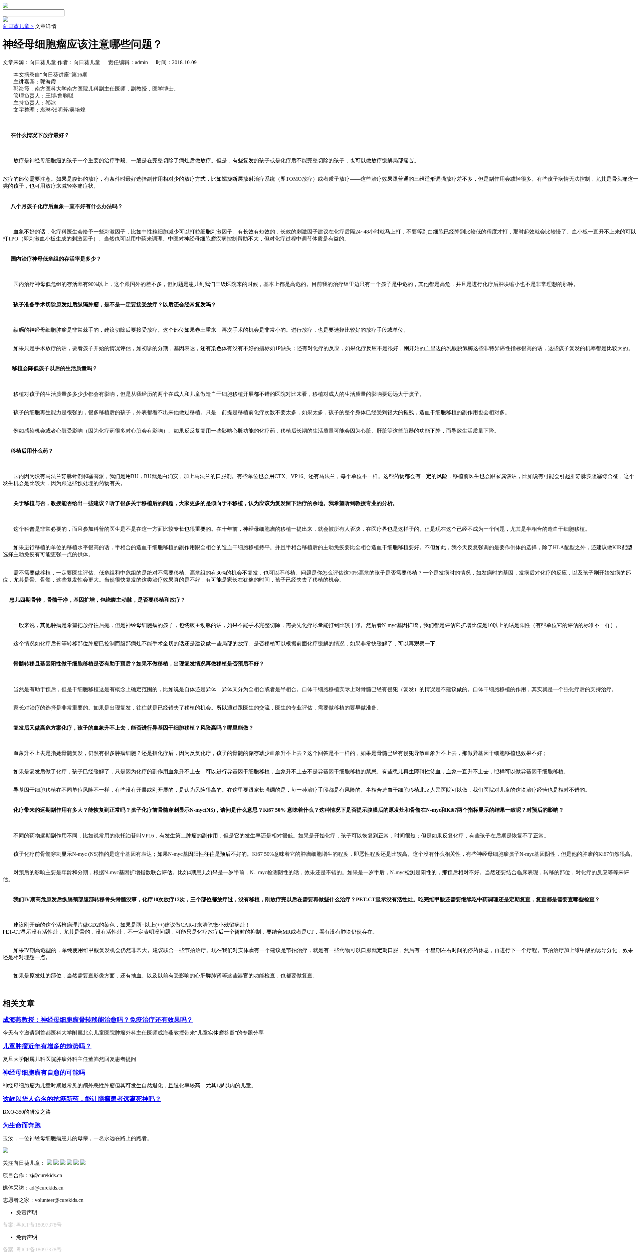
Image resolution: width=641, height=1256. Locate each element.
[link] (18, 26)
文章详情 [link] (45, 26)
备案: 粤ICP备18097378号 (32, 1225)
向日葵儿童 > (18, 26)
